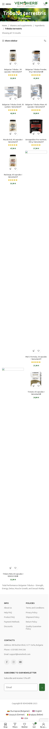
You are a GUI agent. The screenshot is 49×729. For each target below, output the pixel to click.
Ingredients (40, 25)
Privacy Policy (31, 612)
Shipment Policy (32, 617)
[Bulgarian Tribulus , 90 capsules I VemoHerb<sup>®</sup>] (13, 56)
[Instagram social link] (13, 662)
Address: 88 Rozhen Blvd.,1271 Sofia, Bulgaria (23, 645)
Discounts (8, 626)
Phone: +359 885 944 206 (15, 650)
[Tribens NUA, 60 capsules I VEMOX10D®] (13, 470)
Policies (30, 603)
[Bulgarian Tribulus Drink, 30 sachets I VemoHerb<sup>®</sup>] (13, 91)
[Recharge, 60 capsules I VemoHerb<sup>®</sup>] (13, 161)
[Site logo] (26, 4)
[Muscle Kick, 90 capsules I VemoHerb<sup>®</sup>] (13, 126)
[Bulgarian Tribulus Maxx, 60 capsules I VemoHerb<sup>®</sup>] (36, 91)
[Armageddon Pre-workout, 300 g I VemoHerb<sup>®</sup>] (36, 126)
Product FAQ (9, 617)
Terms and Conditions (35, 608)
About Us (8, 608)
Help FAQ (8, 612)
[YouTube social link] (20, 662)
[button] (10, 63)
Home (4, 25)
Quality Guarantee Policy (33, 627)
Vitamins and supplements (21, 25)
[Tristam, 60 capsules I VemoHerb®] (36, 379)
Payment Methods (11, 622)
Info (6, 603)
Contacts (9, 640)
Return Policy (31, 622)
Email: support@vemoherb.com (17, 654)
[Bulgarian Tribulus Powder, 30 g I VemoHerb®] (36, 56)
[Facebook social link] (7, 662)
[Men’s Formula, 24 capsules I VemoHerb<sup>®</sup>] (36, 253)
